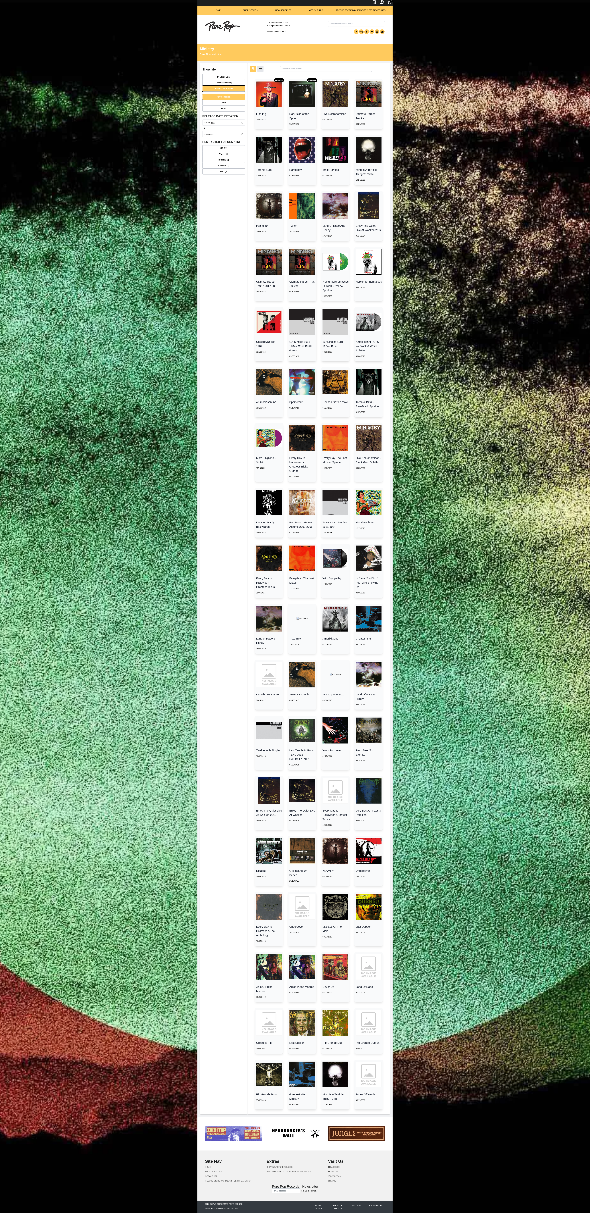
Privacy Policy (319, 1192)
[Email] (382, 31)
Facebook (335, 1152)
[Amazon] (356, 31)
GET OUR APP (316, 10)
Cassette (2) (223, 165)
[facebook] (366, 31)
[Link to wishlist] (374, 3)
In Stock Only (223, 77)
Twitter (334, 1157)
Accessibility (375, 1191)
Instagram (335, 1162)
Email (333, 1166)
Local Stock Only (224, 83)
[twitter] (371, 31)
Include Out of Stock (223, 88)
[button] (250, 10)
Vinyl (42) (223, 154)
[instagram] (377, 31)
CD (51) (223, 148)
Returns (356, 1191)
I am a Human (310, 1176)
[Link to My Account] (382, 3)
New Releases (283, 10)
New (224, 103)
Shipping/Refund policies (280, 1152)
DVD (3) (223, 171)
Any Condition (223, 97)
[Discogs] (361, 31)
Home (208, 1152)
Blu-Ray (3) (223, 160)
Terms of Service (337, 1192)
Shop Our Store (213, 1157)
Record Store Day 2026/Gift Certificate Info (360, 10)
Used (223, 108)
